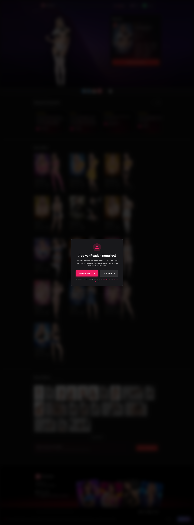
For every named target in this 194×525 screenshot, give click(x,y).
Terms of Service (106, 279)
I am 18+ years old (87, 273)
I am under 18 (109, 273)
